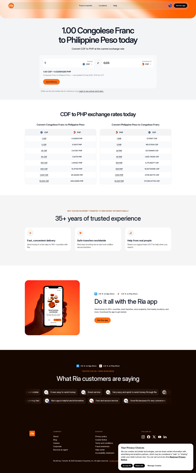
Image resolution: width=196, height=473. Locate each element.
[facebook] (148, 437)
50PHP (119, 157)
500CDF (44, 169)
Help (115, 6)
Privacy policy (101, 436)
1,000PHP (119, 175)
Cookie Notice (101, 440)
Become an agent (60, 450)
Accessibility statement (104, 453)
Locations (103, 6)
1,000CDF (44, 175)
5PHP (119, 145)
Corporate (57, 446)
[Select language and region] (170, 6)
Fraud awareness (102, 446)
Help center (100, 450)
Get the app (180, 6)
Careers (56, 443)
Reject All (139, 466)
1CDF (44, 138)
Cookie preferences (117, 461)
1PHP (119, 138)
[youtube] (159, 437)
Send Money (51, 82)
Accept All (127, 466)
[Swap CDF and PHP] (98, 63)
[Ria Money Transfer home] (11, 5)
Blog (55, 440)
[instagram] (143, 437)
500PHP (119, 169)
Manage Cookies (154, 466)
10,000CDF (44, 181)
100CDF (44, 163)
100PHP (119, 163)
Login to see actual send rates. (91, 91)
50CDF (44, 157)
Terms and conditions (104, 443)
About (55, 436)
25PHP (119, 151)
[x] (154, 437)
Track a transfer (85, 6)
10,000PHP (119, 181)
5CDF (44, 145)
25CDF (44, 151)
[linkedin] (165, 437)
